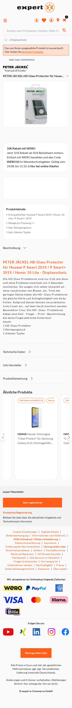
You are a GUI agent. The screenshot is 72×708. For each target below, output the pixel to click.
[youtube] (8, 632)
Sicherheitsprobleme (18, 550)
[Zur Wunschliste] (44, 20)
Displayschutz (18, 39)
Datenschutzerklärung (27, 542)
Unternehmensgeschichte (19, 568)
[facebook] (65, 632)
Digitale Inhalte (50, 531)
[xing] (23, 632)
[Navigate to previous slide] (3, 437)
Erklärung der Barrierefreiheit (23, 546)
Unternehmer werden (19, 565)
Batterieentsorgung (17, 535)
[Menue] (5, 20)
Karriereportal (49, 561)
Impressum (50, 542)
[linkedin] (37, 632)
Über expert (60, 568)
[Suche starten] (64, 30)
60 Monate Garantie (49, 554)
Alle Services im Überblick (44, 557)
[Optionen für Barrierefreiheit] (37, 20)
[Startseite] (5, 39)
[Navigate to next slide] (69, 437)
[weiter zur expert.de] (17, 699)
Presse (60, 565)
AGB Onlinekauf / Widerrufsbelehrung (35, 539)
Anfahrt (37, 550)
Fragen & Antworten (25, 561)
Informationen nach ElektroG (48, 535)
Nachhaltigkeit (44, 565)
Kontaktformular (56, 550)
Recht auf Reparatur (22, 554)
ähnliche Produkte (32, 51)
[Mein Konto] (51, 20)
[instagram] (51, 632)
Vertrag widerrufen (55, 546)
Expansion (44, 568)
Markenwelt (19, 557)
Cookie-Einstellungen (25, 531)
